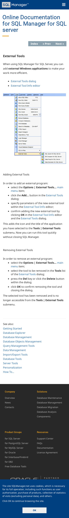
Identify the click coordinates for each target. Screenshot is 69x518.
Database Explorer (14, 333)
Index (34, 43)
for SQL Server (12, 438)
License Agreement (47, 452)
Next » (60, 43)
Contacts (9, 407)
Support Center (45, 438)
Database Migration (47, 407)
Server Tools (10, 363)
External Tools (54, 195)
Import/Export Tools (15, 354)
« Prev (47, 43)
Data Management (14, 350)
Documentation (45, 447)
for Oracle (10, 452)
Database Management (17, 337)
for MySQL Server (14, 447)
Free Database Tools (15, 466)
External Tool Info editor (25, 85)
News (8, 402)
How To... (8, 372)
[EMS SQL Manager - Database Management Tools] (15, 5)
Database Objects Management (22, 341)
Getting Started (12, 328)
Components (44, 416)
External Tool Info (34, 207)
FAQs (39, 443)
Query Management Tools (19, 346)
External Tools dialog (23, 81)
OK (34, 510)
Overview (10, 397)
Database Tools (12, 359)
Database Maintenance (49, 397)
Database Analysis (46, 411)
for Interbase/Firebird (16, 457)
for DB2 (9, 461)
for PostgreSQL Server (16, 443)
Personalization (12, 367)
